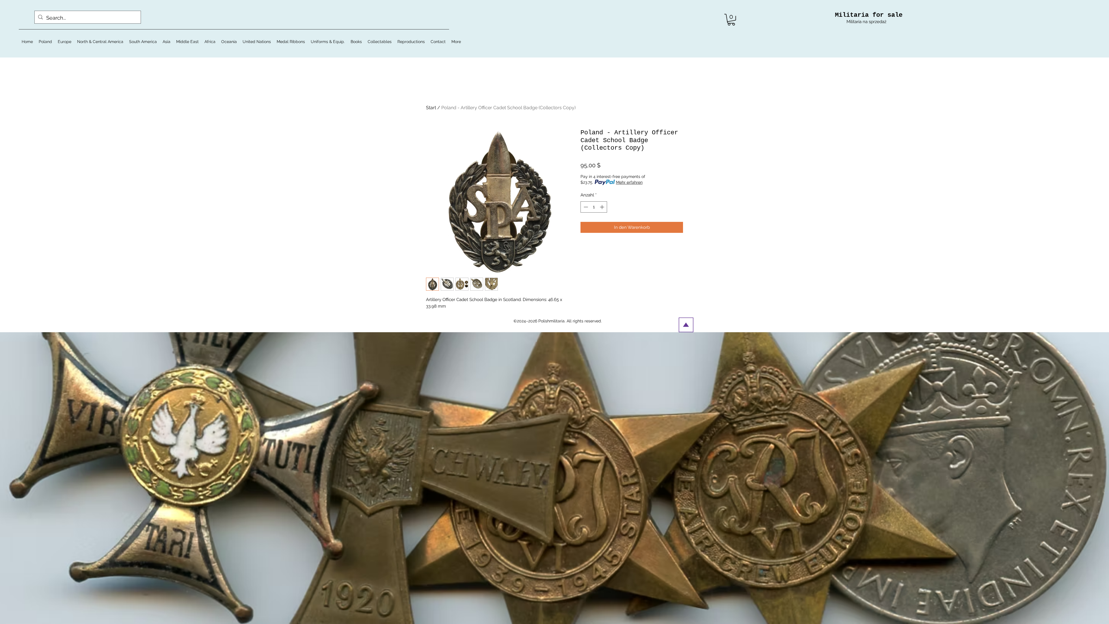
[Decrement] (585, 207)
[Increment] (602, 207)
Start (431, 107)
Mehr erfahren (629, 182)
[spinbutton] (594, 207)
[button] (731, 19)
